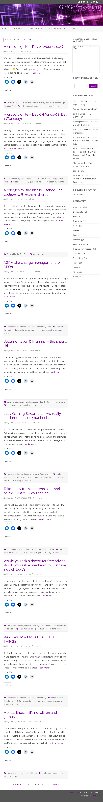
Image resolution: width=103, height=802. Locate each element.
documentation (13, 405)
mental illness (57, 773)
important (24, 405)
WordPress (95, 796)
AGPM (10, 330)
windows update (19, 704)
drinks (25, 182)
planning (32, 405)
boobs (58, 474)
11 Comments (35, 722)
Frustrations (11, 474)
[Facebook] (81, 2)
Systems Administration (34, 103)
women (28, 481)
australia (18, 701)
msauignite (59, 182)
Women (48, 474)
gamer (7, 477)
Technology (60, 103)
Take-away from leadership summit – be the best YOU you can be (34, 491)
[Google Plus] (84, 2)
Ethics (75, 217)
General (21, 103)
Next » (56, 784)
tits (23, 481)
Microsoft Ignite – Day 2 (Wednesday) (33, 47)
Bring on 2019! (79, 171)
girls (36, 477)
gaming (30, 477)
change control (27, 330)
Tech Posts (17, 28)
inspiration (13, 553)
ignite (22, 106)
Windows (56, 106)
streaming (17, 481)
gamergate (14, 477)
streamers (8, 481)
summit (56, 553)
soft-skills (40, 405)
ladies (41, 477)
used (59, 629)
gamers (23, 477)
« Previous (17, 784)
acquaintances (24, 629)
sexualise (60, 477)
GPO (54, 330)
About (73, 28)
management (39, 553)
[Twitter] (79, 2)
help (49, 773)
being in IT (35, 629)
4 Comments (35, 574)
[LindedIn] (88, 2)
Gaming (20, 474)
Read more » (36, 73)
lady (46, 477)
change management (43, 330)
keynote (37, 182)
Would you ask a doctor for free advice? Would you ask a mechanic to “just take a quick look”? (35, 565)
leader (20, 553)
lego (44, 182)
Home (4, 28)
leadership (28, 553)
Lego (75, 235)
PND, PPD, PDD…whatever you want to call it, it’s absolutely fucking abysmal (85, 179)
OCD (6, 776)
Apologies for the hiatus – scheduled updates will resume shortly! (33, 192)
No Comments (36, 51)
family (42, 629)
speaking (38, 106)
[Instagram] (91, 2)
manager (48, 553)
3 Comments (35, 423)
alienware (54, 698)
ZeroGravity (75, 792)
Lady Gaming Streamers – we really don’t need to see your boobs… (32, 416)
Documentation (13, 402)
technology (47, 106)
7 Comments (35, 272)
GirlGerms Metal (56, 28)
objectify (51, 477)
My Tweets (78, 195)
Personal (27, 474)
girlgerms (27, 40)
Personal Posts (36, 28)
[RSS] (97, 2)
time (54, 629)
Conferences (12, 103)
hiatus (42, 254)
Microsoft (29, 106)
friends (49, 629)
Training (7, 106)
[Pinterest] (94, 2)
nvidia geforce (28, 701)
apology (36, 254)
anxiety (44, 773)
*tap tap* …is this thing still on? (85, 109)
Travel (60, 179)
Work (14, 106)
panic (11, 776)
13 (49, 784)
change (17, 330)
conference (17, 182)
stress (16, 776)
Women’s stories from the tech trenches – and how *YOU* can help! (85, 141)
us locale (56, 701)
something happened (43, 701)
